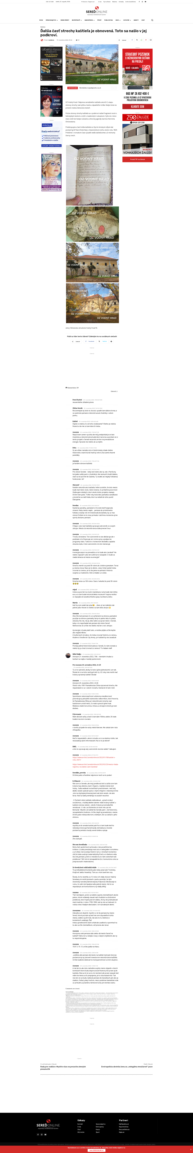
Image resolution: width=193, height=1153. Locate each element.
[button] (152, 20)
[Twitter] (137, 40)
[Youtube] (145, 1)
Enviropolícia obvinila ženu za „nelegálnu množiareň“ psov (127, 1067)
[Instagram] (142, 1)
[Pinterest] (146, 40)
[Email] (151, 40)
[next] (115, 88)
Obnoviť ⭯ (114, 391)
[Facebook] (139, 1)
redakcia (51, 40)
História (42, 27)
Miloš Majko (77, 654)
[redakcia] (42, 40)
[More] (111, 341)
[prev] (112, 88)
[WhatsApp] (141, 40)
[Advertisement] (92, 369)
